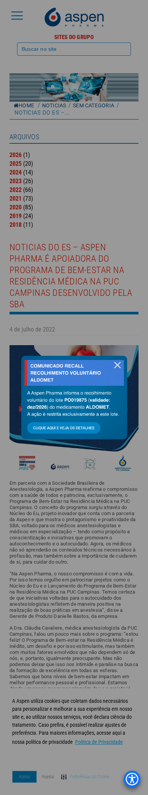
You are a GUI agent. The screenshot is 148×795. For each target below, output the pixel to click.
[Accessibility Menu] (132, 779)
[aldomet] (74, 397)
